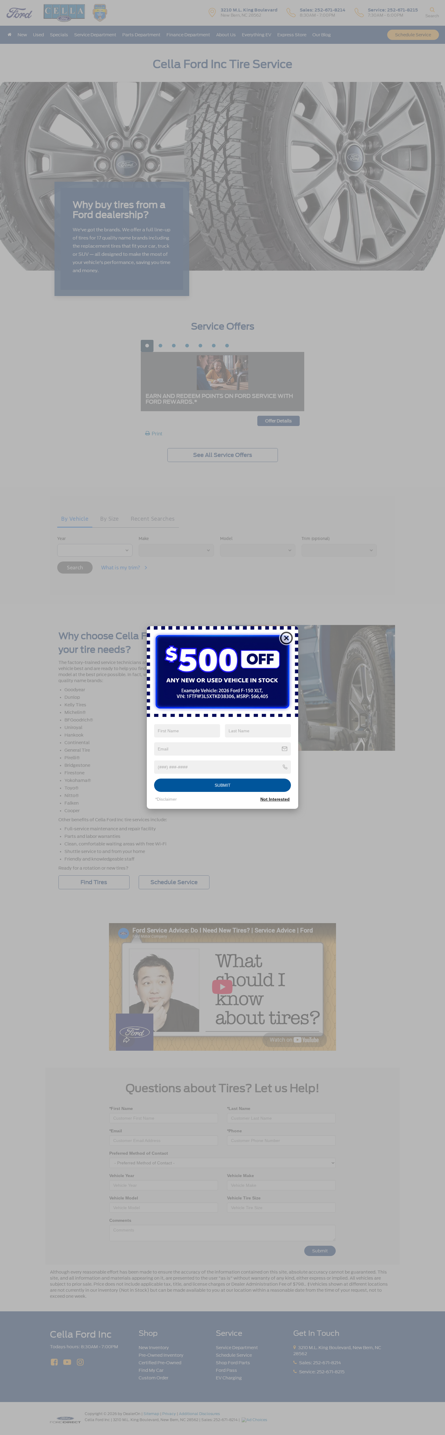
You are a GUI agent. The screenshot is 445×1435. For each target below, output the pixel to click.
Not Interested (275, 799)
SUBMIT (223, 785)
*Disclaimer (166, 799)
